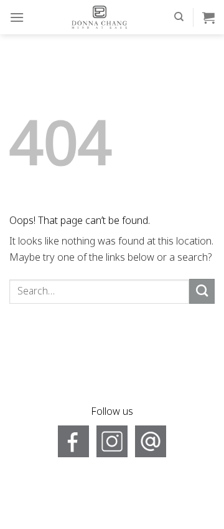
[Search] (179, 17)
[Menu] (16, 17)
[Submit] (202, 291)
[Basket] (208, 17)
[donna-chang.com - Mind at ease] (99, 17)
